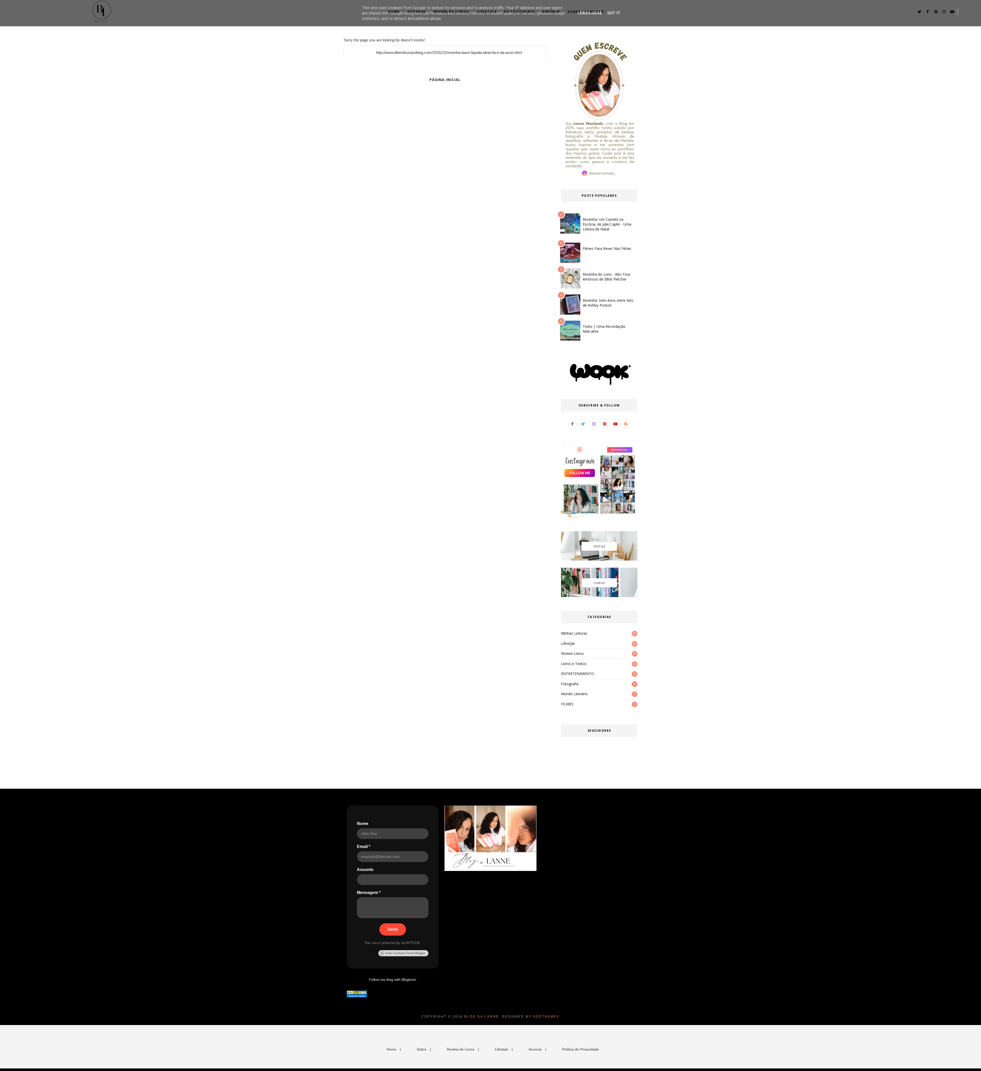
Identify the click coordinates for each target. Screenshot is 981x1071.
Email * (363, 846)
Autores (416, 11)
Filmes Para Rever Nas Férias (607, 248)
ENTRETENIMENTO (577, 673)
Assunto (365, 869)
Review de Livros (451, 11)
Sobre (421, 1049)
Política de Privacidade (580, 1049)
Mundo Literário (574, 693)
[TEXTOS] (599, 559)
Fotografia (569, 683)
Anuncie (551, 11)
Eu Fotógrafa (519, 11)
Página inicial (445, 79)
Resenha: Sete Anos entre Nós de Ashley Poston (608, 303)
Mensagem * (369, 892)
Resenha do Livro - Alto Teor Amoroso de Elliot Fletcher (606, 277)
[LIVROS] (599, 596)
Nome (362, 823)
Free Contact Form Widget (405, 953)
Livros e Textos (574, 663)
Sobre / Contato (586, 11)
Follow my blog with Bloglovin (392, 979)
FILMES (567, 704)
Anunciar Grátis (357, 996)
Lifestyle (487, 11)
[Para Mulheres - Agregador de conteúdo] (357, 993)
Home (394, 11)
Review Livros (572, 653)
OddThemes (546, 1016)
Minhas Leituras (574, 633)
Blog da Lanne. (482, 1016)
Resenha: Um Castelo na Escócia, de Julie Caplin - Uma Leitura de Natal (607, 224)
